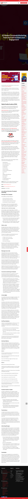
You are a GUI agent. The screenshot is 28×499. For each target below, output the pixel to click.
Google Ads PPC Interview (24, 121)
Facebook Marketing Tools (24, 113)
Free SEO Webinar (18, 475)
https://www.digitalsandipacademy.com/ (9, 186)
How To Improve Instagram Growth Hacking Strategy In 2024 (20, 471)
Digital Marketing (24, 92)
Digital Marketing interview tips (24, 98)
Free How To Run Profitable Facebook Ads (20, 480)
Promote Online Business (24, 153)
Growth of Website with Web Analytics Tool (24, 132)
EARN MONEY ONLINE (23, 111)
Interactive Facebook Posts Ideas (24, 136)
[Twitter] (3, 497)
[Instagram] (5, 497)
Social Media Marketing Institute (23, 163)
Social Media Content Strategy (24, 158)
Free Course (23, 116)
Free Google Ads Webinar (19, 481)
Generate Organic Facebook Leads (24, 119)
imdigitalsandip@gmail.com (7, 184)
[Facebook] (2, 497)
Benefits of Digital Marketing (24, 87)
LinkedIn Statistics (24, 146)
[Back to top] (26, 404)
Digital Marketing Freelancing (24, 96)
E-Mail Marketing (24, 109)
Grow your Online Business (24, 129)
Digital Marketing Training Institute (24, 102)
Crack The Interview (23, 91)
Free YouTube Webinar (19, 474)
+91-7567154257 (5, 470)
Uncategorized (24, 168)
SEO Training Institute (23, 157)
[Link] (4, 3)
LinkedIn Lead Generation (23, 145)
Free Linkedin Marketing (19, 477)
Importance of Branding (23, 134)
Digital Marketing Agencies (24, 94)
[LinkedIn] (6, 497)
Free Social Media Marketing (20, 476)
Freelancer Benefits (23, 118)
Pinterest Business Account (24, 151)
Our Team (12, 475)
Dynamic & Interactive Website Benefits (24, 106)
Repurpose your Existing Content (24, 155)
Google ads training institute (24, 123)
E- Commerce (23, 108)
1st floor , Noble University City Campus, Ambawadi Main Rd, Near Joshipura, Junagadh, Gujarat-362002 (5, 492)
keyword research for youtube (24, 139)
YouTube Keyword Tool (23, 172)
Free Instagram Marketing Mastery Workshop (19, 473)
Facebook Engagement (8, 86)
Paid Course (23, 149)
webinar (23, 169)
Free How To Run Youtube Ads (20, 478)
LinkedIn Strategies (23, 148)
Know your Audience (23, 141)
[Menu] (18, 3)
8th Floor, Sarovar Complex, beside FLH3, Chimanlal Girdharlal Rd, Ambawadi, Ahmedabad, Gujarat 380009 (5, 477)
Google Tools (23, 128)
